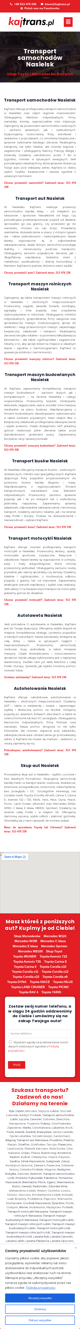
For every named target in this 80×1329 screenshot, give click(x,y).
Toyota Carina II (25, 966)
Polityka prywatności (40, 1288)
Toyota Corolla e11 (25, 971)
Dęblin (20, 1111)
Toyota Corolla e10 (53, 966)
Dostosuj (40, 1309)
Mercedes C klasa (53, 941)
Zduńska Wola (57, 1186)
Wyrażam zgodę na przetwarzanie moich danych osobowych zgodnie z (38, 1046)
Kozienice (64, 1152)
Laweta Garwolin (61, 1236)
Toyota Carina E (55, 961)
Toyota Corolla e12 (55, 971)
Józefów (23, 1144)
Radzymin (63, 1169)
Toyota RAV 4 (28, 992)
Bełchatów (29, 1182)
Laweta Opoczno (61, 1240)
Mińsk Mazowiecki (33, 1161)
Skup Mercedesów (27, 936)
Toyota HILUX (63, 982)
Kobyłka (10, 1173)
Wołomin (36, 1173)
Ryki (11, 1111)
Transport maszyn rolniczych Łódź (28, 1232)
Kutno (16, 1186)
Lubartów (58, 1127)
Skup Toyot (54, 951)
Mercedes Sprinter (54, 946)
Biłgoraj (11, 1140)
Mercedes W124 (55, 936)
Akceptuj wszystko (40, 1298)
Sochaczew (14, 1203)
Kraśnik (19, 1132)
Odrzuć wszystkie (40, 1320)
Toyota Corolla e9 (54, 976)
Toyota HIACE (40, 982)
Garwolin (36, 1119)
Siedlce (15, 1161)
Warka (27, 1127)
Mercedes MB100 (30, 951)
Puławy (45, 1123)
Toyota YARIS (51, 992)
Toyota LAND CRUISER (28, 987)
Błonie (23, 1207)
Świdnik (31, 1132)
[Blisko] (75, 1247)
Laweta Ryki (41, 1236)
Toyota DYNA (16, 982)
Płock (42, 1182)
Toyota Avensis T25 (27, 961)
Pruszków (56, 1140)
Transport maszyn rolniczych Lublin (28, 1224)
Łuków (54, 1111)
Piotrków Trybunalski (29, 1177)
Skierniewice (65, 1182)
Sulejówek (53, 1161)
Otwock (29, 1148)
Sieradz (27, 1186)
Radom (15, 1157)
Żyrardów (58, 1203)
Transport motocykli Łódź (53, 1228)
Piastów (69, 1140)
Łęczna (24, 1119)
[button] (68, 22)
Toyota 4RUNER (24, 956)
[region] (40, 1286)
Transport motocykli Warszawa (28, 1211)
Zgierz (51, 1182)
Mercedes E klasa (25, 946)
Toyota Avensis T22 (53, 956)
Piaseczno (65, 1144)
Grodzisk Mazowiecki (37, 1203)
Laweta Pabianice (37, 1240)
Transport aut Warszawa (32, 1140)
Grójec (25, 1152)
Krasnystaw (44, 1132)
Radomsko (40, 1186)
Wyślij (16, 1064)
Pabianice (50, 1177)
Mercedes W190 (26, 941)
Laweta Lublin (15, 1240)
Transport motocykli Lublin (56, 1220)
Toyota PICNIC (58, 987)
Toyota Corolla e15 (26, 976)
